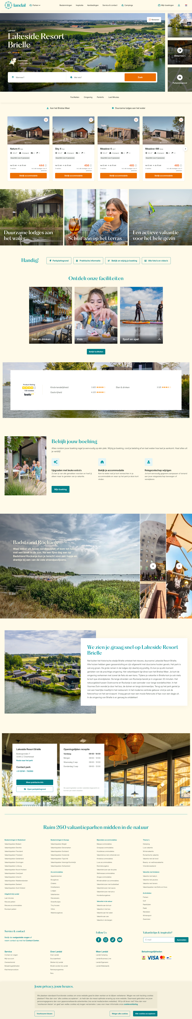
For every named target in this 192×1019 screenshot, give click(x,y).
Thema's (146, 840)
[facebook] (99, 941)
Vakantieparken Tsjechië (59, 859)
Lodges (53, 891)
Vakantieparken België (58, 844)
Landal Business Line (103, 959)
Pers (51, 973)
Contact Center (32, 940)
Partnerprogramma (56, 970)
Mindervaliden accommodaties (108, 881)
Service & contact (110, 5)
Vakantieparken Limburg (13, 866)
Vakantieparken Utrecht (13, 877)
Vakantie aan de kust (104, 905)
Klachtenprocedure (11, 970)
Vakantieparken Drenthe (13, 848)
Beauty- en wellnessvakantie (153, 862)
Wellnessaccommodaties (106, 873)
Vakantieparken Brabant (13, 844)
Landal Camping (101, 955)
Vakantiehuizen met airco (106, 892)
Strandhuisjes (55, 902)
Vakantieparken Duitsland (60, 851)
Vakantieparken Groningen (14, 862)
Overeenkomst (10, 962)
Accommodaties (57, 872)
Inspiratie (79, 5)
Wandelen (146, 912)
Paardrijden (147, 904)
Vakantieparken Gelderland (14, 859)
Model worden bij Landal (59, 966)
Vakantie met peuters (150, 880)
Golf (144, 901)
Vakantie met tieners (150, 883)
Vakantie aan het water (105, 913)
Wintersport (147, 915)
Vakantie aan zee (103, 916)
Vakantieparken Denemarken (61, 848)
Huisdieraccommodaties (105, 851)
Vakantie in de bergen (104, 920)
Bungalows (55, 880)
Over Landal (54, 955)
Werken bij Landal (56, 962)
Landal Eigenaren (102, 962)
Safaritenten (55, 894)
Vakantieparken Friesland (13, 855)
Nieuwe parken (10, 902)
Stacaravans (55, 898)
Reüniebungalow (103, 866)
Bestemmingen (66, 5)
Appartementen (56, 876)
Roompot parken (10, 909)
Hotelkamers (55, 887)
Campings (128, 5)
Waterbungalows (57, 913)
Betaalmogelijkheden (12, 966)
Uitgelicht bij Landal (12, 894)
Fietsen (145, 897)
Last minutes (9, 898)
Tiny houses (55, 905)
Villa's (53, 909)
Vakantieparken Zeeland (13, 884)
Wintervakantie (148, 851)
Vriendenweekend (149, 866)
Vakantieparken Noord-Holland (15, 870)
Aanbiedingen (93, 5)
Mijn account (9, 959)
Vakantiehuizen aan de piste (107, 870)
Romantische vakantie (151, 855)
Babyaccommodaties (104, 844)
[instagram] (106, 941)
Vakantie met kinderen (151, 872)
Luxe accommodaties (104, 862)
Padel (145, 908)
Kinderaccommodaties (105, 859)
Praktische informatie (90, 260)
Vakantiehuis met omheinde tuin (108, 855)
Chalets (53, 883)
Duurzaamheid (55, 959)
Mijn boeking (60, 489)
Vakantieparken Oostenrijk (60, 855)
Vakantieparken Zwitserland (60, 866)
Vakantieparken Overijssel (14, 873)
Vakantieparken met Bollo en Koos (155, 887)
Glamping (146, 844)
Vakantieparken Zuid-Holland (15, 888)
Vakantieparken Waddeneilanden (16, 881)
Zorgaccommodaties (104, 877)
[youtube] (119, 941)
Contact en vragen (11, 955)
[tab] (70, 566)
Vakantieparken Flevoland (14, 851)
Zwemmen (146, 919)
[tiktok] (113, 941)
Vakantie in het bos (103, 909)
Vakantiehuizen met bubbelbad (108, 884)
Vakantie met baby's (150, 876)
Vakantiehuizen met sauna (106, 888)
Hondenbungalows (103, 895)
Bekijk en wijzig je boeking (124, 260)
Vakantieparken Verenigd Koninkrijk (63, 862)
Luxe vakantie (148, 848)
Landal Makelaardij (102, 966)
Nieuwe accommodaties (13, 905)
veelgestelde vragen (21, 937)
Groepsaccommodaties (105, 848)
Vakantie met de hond (150, 859)
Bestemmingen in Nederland (15, 840)
